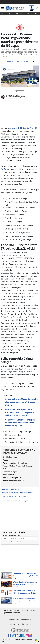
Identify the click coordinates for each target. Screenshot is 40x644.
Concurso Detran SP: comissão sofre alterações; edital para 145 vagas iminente (21, 402)
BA (21, 13)
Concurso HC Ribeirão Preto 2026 (19, 62)
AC (6, 13)
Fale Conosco (26, 619)
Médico (12, 466)
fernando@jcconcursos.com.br (15, 96)
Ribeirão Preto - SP (17, 481)
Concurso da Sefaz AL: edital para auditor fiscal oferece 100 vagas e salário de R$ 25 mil (20, 422)
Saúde (20, 472)
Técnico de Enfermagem (25, 466)
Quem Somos (14, 619)
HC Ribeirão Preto (10, 457)
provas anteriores (26, 492)
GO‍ (35, 13)
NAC (2, 13)
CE (25, 13)
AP (13, 13)
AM (17, 13)
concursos (5, 490)
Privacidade (26, 624)
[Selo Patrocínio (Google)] (32, 8)
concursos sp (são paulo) (10, 492)
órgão (3, 169)
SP (20, 478)
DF (28, 13)
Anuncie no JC (14, 624)
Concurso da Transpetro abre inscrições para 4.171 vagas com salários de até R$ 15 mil (19, 412)
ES (32, 13)
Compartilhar (19, 92)
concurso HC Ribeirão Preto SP (23, 128)
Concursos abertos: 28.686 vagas (14, 496)
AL (10, 13)
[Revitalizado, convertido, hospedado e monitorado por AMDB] (37, 641)
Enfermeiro (7, 469)
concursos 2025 (15, 490)
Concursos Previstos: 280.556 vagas (15, 501)
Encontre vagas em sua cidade (11, 535)
